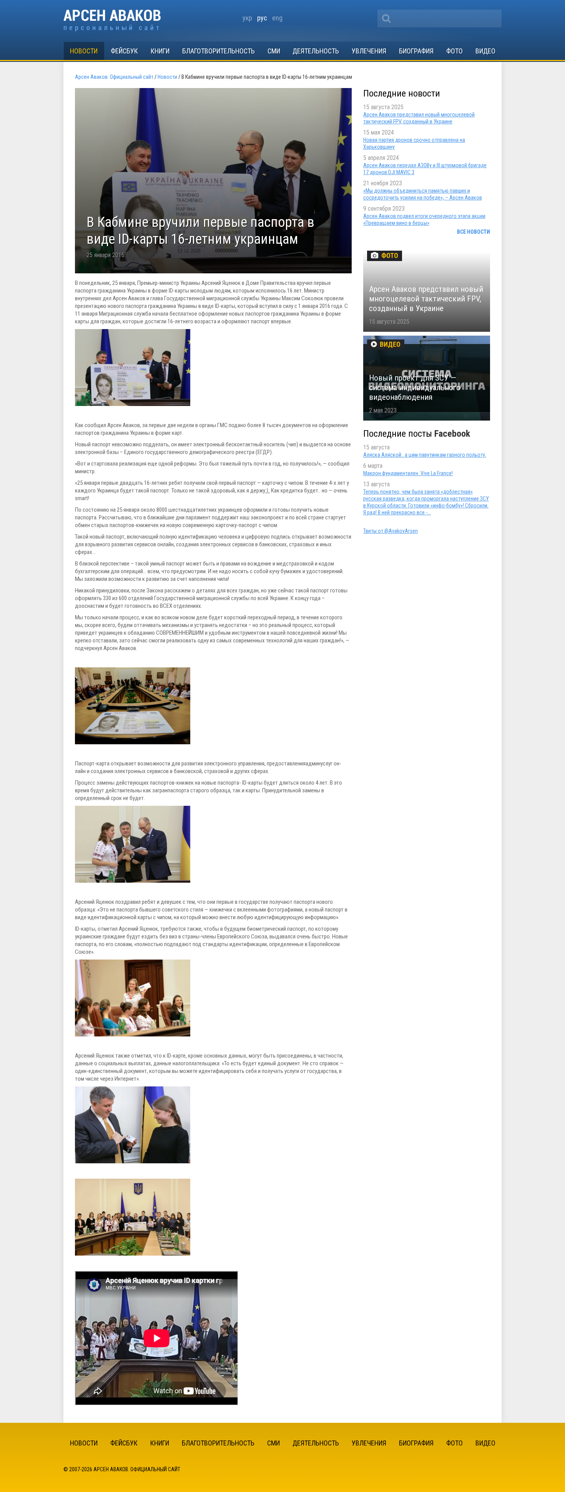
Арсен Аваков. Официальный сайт (112, 21)
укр (247, 18)
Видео (485, 51)
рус (262, 18)
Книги (160, 51)
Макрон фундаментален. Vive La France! (408, 473)
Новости (84, 51)
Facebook (452, 433)
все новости (473, 232)
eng (277, 18)
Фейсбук (124, 51)
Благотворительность (218, 51)
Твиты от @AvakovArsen (390, 531)
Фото (454, 51)
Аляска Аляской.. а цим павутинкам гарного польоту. (424, 455)
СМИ (274, 51)
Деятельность (315, 51)
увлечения (369, 51)
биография (416, 51)
